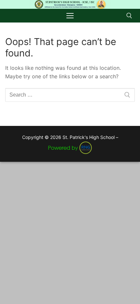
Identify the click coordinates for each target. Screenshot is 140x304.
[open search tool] (129, 16)
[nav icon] (70, 16)
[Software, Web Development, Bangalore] (70, 147)
